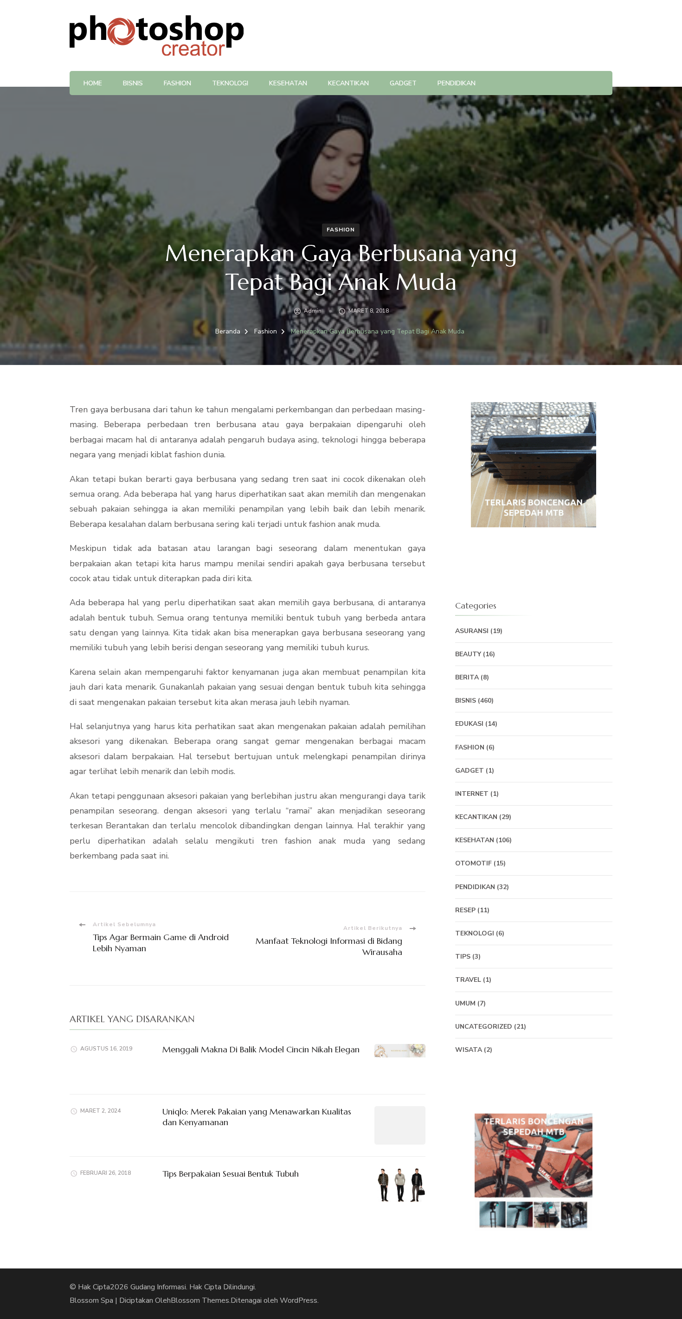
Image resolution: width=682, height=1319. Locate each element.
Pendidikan (457, 83)
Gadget (403, 83)
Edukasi (469, 723)
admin (313, 310)
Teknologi (230, 83)
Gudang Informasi (158, 1287)
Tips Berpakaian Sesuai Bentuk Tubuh (230, 1173)
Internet (472, 793)
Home (93, 83)
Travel (468, 979)
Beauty (468, 654)
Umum (465, 1003)
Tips (462, 956)
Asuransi (472, 631)
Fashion (177, 83)
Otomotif (473, 863)
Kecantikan (348, 83)
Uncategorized (483, 1026)
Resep (465, 910)
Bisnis (133, 83)
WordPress (298, 1300)
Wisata (468, 1049)
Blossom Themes (200, 1300)
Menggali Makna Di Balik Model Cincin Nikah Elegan (261, 1049)
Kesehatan (288, 83)
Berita (467, 677)
